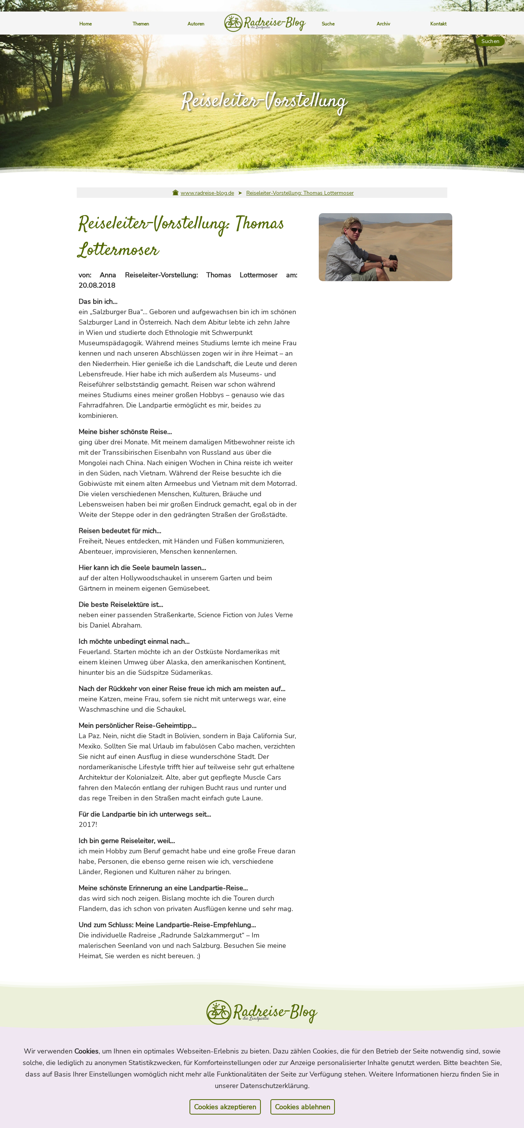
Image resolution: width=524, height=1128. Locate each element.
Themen (141, 24)
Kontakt (438, 24)
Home (85, 24)
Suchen (490, 41)
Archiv (383, 24)
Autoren (196, 24)
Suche (328, 24)
